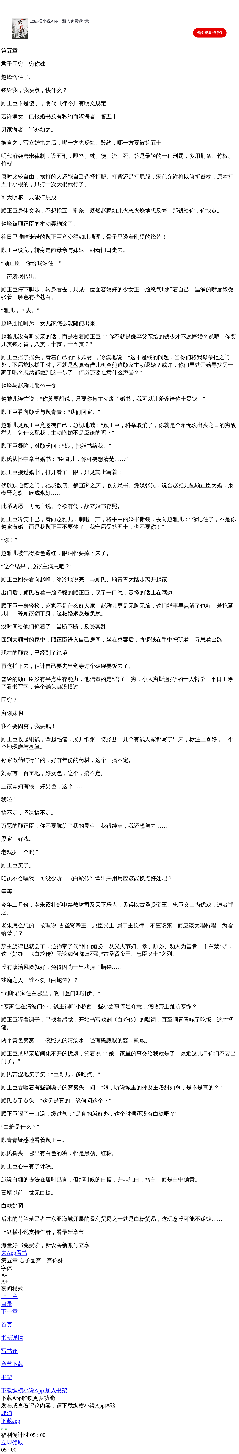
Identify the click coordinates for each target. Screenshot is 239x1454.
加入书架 (56, 1390)
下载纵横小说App (23, 1390)
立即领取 (12, 1442)
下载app (10, 1421)
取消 (6, 1413)
